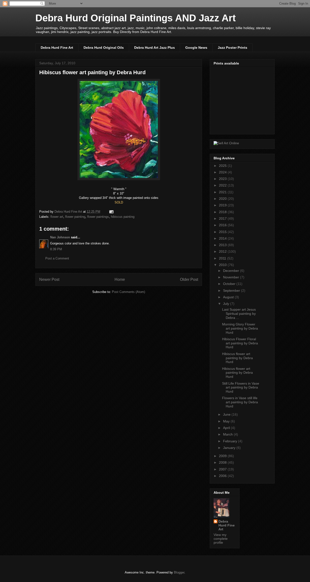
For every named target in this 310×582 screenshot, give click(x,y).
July (226, 304)
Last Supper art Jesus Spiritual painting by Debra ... (239, 313)
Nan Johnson (60, 237)
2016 (223, 225)
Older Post (189, 279)
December (231, 271)
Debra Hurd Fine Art (57, 47)
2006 (223, 476)
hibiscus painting (122, 216)
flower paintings (98, 216)
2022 (223, 185)
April (227, 428)
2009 (223, 456)
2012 (223, 251)
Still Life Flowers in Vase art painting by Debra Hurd (240, 387)
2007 (223, 469)
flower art (56, 216)
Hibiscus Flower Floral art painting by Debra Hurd (240, 343)
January (229, 448)
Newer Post (49, 279)
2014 (223, 238)
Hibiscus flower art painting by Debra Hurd (237, 358)
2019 (223, 205)
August (229, 297)
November (231, 277)
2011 (223, 258)
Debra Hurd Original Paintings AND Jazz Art (135, 18)
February (230, 441)
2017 (223, 218)
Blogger (179, 572)
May (227, 421)
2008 (223, 462)
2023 (223, 179)
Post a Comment (57, 258)
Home (120, 279)
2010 (223, 265)
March (228, 434)
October (229, 284)
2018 (223, 212)
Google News (196, 47)
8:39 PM (56, 249)
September (232, 290)
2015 (223, 232)
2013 (223, 245)
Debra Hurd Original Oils (104, 47)
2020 (223, 199)
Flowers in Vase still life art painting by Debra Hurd (240, 402)
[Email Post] (111, 211)
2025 (223, 166)
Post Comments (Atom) (128, 292)
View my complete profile (221, 538)
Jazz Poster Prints (232, 47)
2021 (223, 192)
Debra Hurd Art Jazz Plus (154, 47)
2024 (223, 172)
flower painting (75, 216)
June (227, 414)
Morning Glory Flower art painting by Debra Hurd (240, 328)
